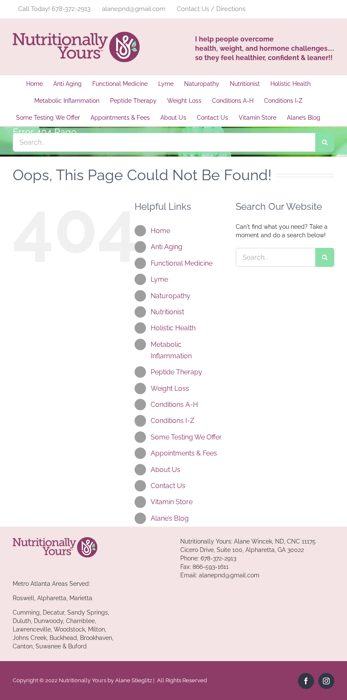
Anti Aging (166, 247)
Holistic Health (173, 328)
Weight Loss (170, 388)
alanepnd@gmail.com (229, 575)
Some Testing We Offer (186, 437)
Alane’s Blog (170, 518)
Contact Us (168, 486)
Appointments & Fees (184, 453)
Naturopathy (170, 296)
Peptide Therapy (176, 372)
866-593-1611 (211, 566)
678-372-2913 (218, 558)
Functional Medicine (181, 263)
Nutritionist (167, 312)
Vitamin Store (172, 502)
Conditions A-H (174, 405)
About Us (165, 470)
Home (160, 231)
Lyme (159, 279)
